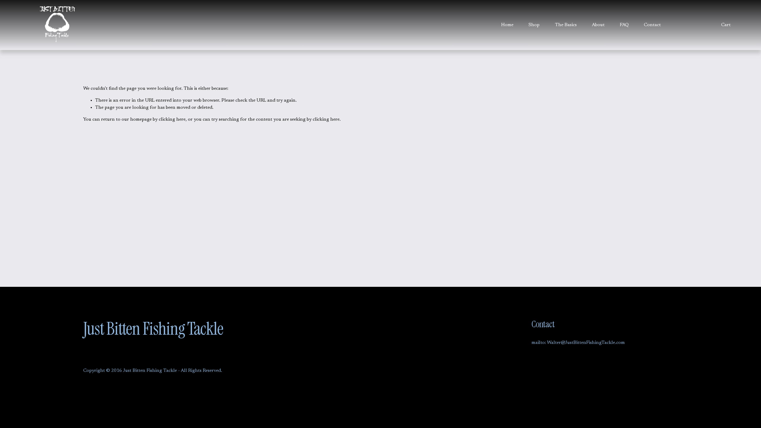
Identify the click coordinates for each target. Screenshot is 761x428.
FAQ (624, 25)
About (598, 25)
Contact (652, 25)
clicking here (172, 119)
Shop (534, 25)
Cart (726, 25)
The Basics (566, 25)
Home (507, 25)
